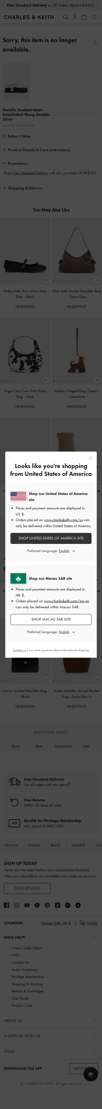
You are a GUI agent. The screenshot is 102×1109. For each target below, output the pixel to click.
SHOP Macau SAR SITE (51, 619)
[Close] (90, 458)
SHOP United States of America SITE (51, 538)
